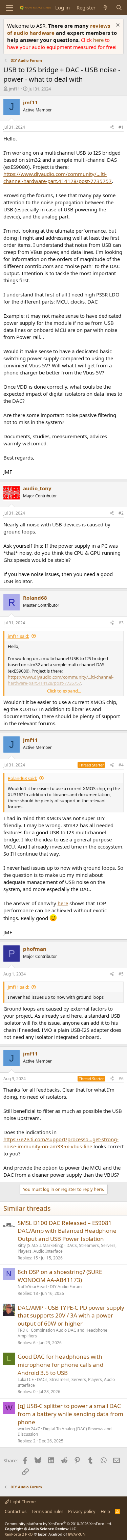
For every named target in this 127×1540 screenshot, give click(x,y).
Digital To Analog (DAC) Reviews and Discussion (64, 1431)
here (99, 39)
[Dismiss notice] (117, 25)
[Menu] (9, 8)
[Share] (111, 127)
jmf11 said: (18, 636)
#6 (121, 1078)
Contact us (15, 1511)
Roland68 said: (22, 778)
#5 (121, 974)
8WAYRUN (76, 1534)
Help (105, 1511)
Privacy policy (82, 1511)
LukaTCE (26, 1379)
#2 (121, 513)
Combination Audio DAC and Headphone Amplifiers (62, 1333)
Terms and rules (47, 1511)
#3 (121, 623)
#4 (121, 765)
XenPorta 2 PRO (19, 1534)
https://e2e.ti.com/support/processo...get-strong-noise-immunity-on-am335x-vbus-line (61, 1143)
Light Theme (22, 1501)
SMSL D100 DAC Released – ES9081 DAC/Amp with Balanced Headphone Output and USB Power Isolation (67, 1231)
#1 (121, 127)
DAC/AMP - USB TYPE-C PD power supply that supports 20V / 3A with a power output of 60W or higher (71, 1316)
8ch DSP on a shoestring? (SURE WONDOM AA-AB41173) (60, 1276)
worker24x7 (29, 1429)
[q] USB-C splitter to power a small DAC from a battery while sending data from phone (70, 1414)
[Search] (119, 7)
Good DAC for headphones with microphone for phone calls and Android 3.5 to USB (60, 1365)
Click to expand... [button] (64, 691)
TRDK (23, 1330)
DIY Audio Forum (66, 1286)
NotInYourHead (32, 1286)
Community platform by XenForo (58, 1523)
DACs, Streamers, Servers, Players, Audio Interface (67, 1248)
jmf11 (14, 89)
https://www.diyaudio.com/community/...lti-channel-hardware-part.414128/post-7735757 (57, 177)
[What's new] (105, 7)
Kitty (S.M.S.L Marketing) (40, 1245)
